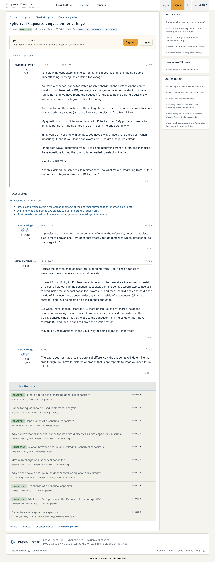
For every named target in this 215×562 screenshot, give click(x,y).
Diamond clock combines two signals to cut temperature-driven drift (58, 210)
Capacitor (83, 29)
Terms (180, 550)
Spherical (97, 29)
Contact (161, 550)
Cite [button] (147, 181)
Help (198, 550)
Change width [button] (40, 550)
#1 (150, 64)
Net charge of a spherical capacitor (49, 486)
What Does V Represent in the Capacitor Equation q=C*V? (64, 499)
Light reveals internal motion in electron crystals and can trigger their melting (63, 214)
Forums (84, 5)
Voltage (110, 29)
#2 (150, 225)
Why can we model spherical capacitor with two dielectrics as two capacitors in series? (66, 434)
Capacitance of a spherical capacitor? (50, 421)
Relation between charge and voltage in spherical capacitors (65, 447)
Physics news (18, 200)
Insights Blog (64, 5)
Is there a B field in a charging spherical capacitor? (58, 394)
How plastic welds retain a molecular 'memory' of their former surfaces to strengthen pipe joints (74, 206)
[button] (74, 5)
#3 (150, 261)
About (171, 550)
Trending (100, 5)
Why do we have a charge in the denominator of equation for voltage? (56, 473)
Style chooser (19, 550)
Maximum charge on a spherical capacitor (38, 460)
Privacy (189, 550)
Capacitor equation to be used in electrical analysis (43, 408)
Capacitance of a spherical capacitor (34, 512)
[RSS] (204, 550)
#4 (150, 349)
